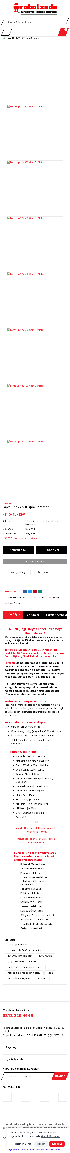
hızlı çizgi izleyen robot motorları (25, 967)
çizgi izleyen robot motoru (22, 961)
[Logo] (35, 9)
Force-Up (7, 503)
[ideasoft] (16, 1149)
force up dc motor (17, 944)
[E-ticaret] (34, 1149)
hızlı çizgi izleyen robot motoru (24, 972)
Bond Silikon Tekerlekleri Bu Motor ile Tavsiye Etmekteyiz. (36, 830)
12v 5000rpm (45, 955)
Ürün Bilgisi (12, 614)
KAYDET (60, 1076)
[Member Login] (7, 32)
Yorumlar (33, 615)
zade (50, 972)
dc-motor (41, 978)
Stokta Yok (18, 550)
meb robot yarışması (19, 978)
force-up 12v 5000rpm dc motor (24, 950)
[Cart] (63, 32)
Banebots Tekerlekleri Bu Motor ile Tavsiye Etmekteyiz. (36, 840)
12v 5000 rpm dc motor (20, 955)
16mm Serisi (31, 521)
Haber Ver (51, 550)
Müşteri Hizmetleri (18, 1013)
